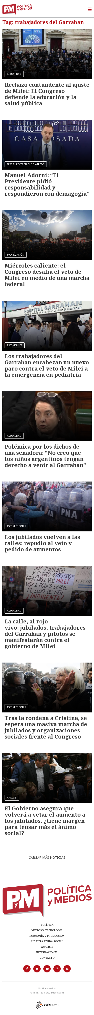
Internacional (47, 952)
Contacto (47, 957)
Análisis (47, 946)
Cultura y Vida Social (47, 941)
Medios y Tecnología (47, 930)
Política (47, 924)
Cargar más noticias (47, 857)
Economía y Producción (47, 935)
